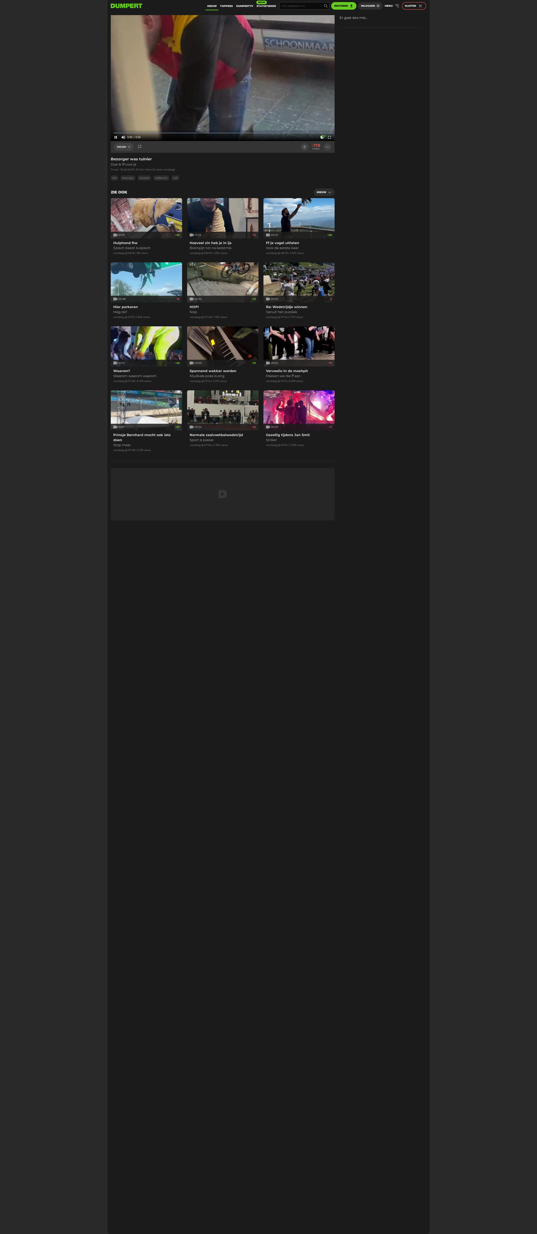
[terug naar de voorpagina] (126, 6)
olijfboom (161, 177)
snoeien (144, 177)
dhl (114, 177)
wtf (175, 177)
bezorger (128, 177)
